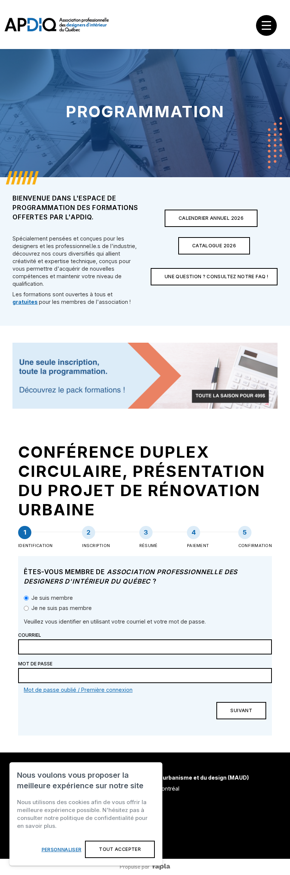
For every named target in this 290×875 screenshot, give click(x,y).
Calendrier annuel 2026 (211, 218)
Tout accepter (120, 849)
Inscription (96, 545)
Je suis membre (52, 598)
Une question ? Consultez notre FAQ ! (216, 276)
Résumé (148, 545)
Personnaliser (62, 849)
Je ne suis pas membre (61, 608)
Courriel (29, 635)
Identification (35, 545)
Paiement (198, 545)
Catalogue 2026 (214, 245)
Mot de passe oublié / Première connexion (78, 690)
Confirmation (255, 545)
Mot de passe (35, 664)
